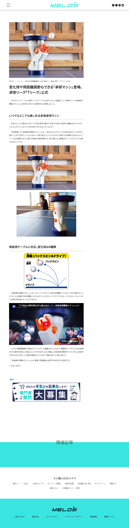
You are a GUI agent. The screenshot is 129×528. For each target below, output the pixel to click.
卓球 (11, 379)
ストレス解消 (55, 483)
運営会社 (35, 516)
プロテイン (101, 483)
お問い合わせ (20, 516)
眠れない (55, 488)
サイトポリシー (52, 516)
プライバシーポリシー (74, 516)
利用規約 (93, 516)
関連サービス (109, 516)
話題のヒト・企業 (71, 488)
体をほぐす (39, 483)
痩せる (114, 483)
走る (27, 483)
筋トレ (16, 483)
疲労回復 (70, 483)
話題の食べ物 (85, 483)
